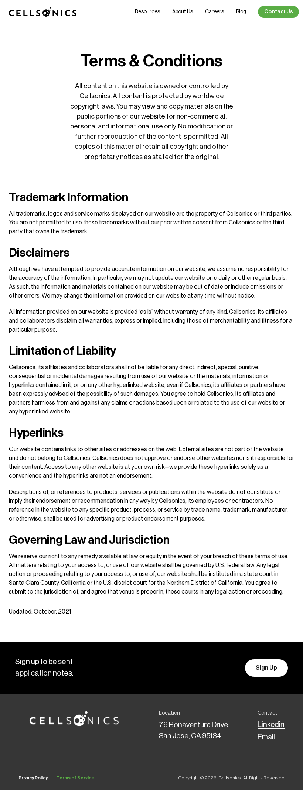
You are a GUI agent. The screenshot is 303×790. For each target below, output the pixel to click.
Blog (241, 11)
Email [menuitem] (266, 737)
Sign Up (266, 668)
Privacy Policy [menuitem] (33, 778)
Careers (214, 11)
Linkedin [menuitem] (271, 724)
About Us (182, 11)
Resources (147, 11)
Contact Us (278, 11)
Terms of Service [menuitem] (75, 778)
